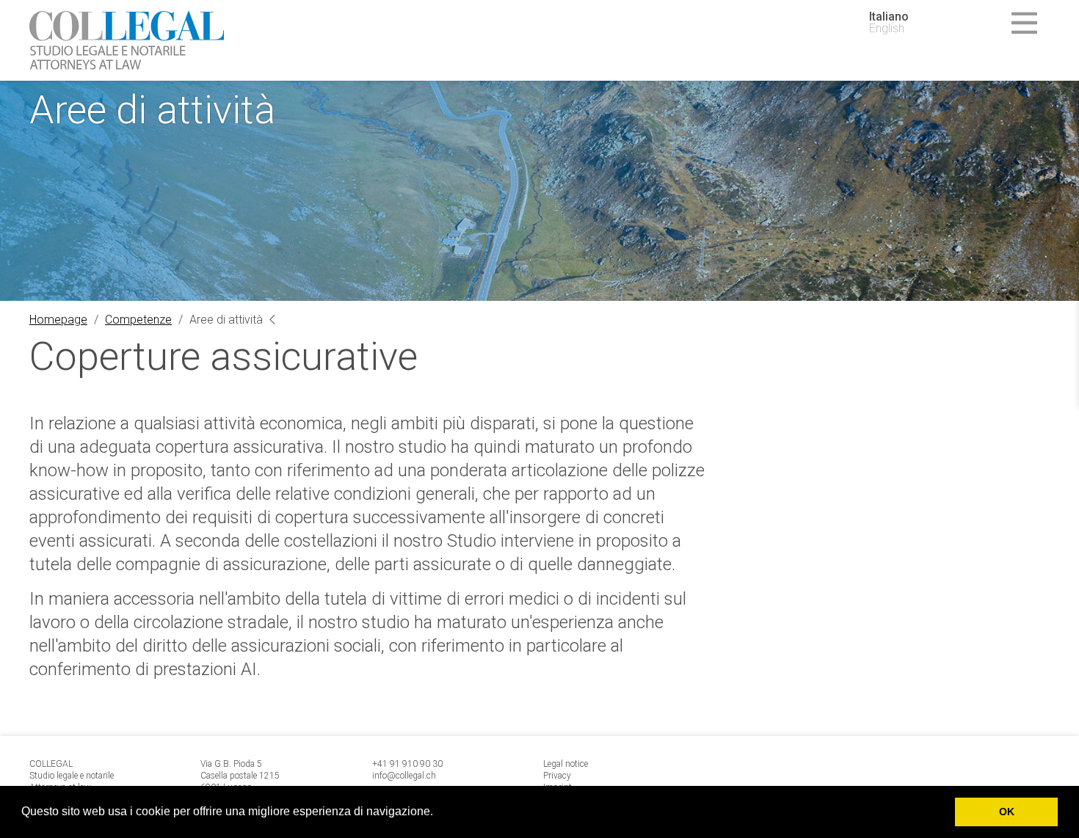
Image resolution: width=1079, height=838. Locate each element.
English (886, 28)
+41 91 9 (389, 764)
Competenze (138, 320)
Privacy (557, 775)
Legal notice (565, 764)
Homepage (58, 320)
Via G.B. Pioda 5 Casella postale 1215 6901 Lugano (240, 776)
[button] (438, 813)
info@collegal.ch (404, 775)
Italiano (889, 17)
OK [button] (1006, 811)
